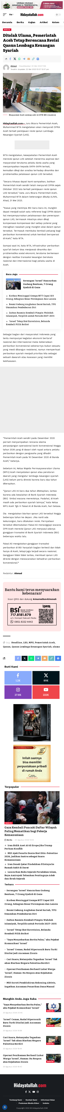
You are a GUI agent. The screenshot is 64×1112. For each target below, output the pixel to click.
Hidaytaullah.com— (14, 123)
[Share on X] (15, 59)
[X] (46, 678)
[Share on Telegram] (24, 59)
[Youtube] (46, 692)
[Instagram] (18, 692)
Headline (16, 642)
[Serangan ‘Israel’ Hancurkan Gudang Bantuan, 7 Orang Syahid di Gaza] (13, 284)
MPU (31, 642)
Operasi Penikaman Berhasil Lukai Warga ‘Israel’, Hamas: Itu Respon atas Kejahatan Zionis (29, 973)
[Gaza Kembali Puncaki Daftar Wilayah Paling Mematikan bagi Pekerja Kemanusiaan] (32, 807)
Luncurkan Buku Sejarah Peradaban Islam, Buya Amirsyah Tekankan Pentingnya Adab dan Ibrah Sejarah (30, 875)
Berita (7, 29)
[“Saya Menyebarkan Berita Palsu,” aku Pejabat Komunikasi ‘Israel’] (53, 1007)
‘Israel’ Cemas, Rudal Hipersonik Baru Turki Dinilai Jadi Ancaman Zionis (22, 1022)
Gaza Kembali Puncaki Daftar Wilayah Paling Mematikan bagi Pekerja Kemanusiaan (30, 831)
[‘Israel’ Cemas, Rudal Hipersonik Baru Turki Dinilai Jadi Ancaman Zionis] (53, 1022)
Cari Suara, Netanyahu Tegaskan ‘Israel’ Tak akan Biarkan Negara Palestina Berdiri (22, 1040)
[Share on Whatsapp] (19, 59)
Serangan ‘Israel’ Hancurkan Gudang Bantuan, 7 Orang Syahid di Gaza (40, 284)
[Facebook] (18, 678)
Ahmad (14, 66)
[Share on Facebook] (10, 59)
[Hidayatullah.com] (32, 14)
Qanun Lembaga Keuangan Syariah (32, 647)
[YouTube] (34, 1092)
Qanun (7, 647)
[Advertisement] (32, 144)
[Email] (28, 59)
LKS (25, 642)
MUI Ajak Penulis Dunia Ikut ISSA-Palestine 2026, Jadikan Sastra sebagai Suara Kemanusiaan (31, 856)
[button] (5, 15)
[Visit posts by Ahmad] (6, 68)
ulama (56, 647)
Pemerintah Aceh (45, 642)
